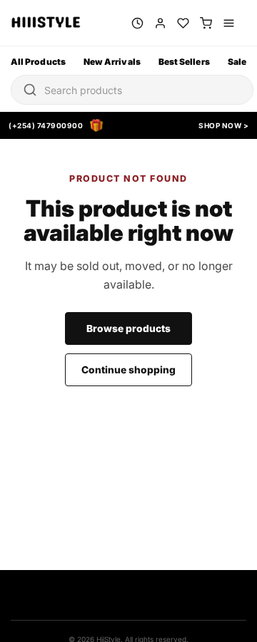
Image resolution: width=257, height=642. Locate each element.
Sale (237, 61)
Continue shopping (128, 370)
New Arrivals (112, 61)
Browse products (128, 328)
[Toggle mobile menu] (229, 23)
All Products (38, 61)
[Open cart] (206, 23)
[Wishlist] (183, 23)
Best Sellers (184, 61)
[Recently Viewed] (137, 23)
